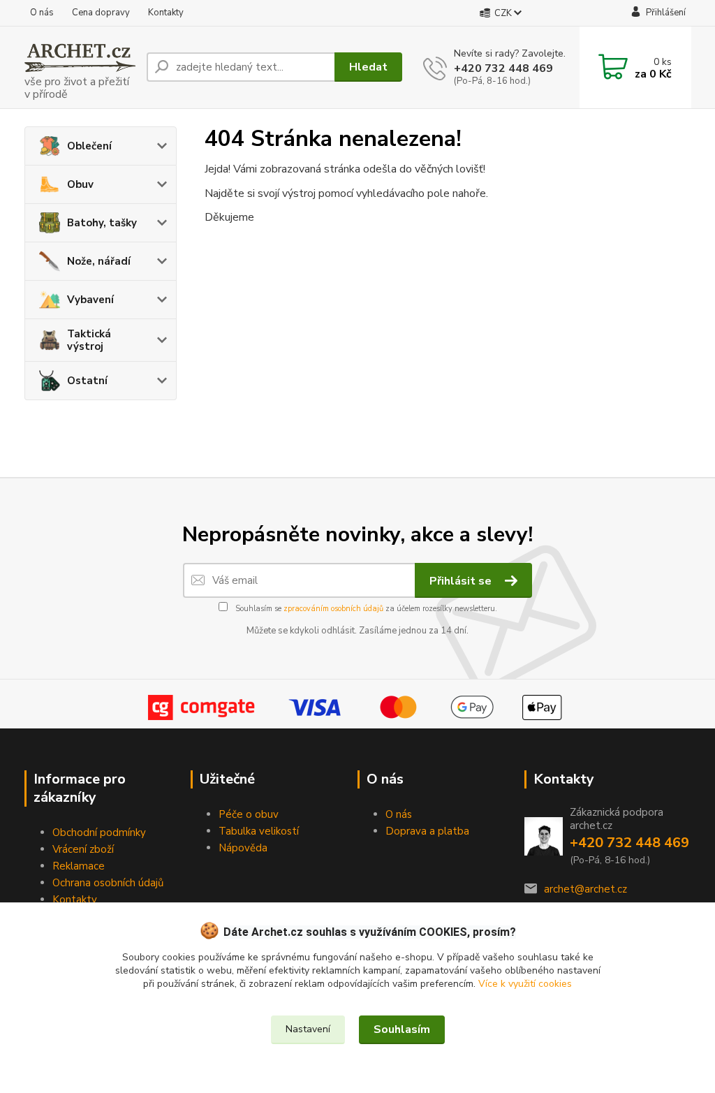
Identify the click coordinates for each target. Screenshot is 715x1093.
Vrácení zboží (83, 849)
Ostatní (87, 381)
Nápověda (243, 848)
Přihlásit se (461, 581)
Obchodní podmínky (99, 832)
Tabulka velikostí (259, 831)
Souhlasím (402, 1029)
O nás (42, 12)
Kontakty (166, 12)
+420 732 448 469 (503, 68)
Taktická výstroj (89, 340)
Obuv (80, 184)
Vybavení (90, 300)
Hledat (368, 67)
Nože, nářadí (99, 261)
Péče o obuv (249, 814)
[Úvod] (79, 67)
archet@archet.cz (585, 889)
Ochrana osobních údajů (107, 883)
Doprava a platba (427, 831)
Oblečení (89, 146)
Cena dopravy (101, 12)
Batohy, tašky (102, 223)
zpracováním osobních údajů (333, 608)
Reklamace (78, 866)
